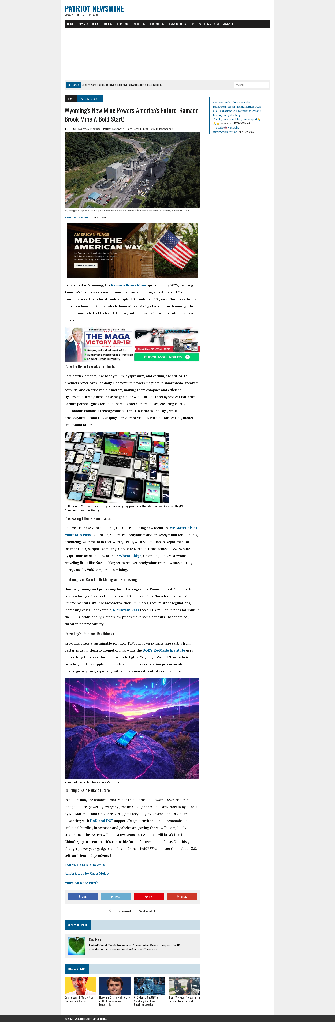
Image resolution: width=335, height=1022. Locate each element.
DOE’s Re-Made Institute (164, 650)
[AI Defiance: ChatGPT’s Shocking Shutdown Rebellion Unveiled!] (149, 992)
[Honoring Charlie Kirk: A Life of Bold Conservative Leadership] (115, 992)
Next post (145, 911)
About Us (139, 24)
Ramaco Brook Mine (128, 285)
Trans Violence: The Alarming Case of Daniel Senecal (184, 999)
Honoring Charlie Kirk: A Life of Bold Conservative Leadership (114, 1001)
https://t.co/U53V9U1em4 (235, 123)
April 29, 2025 (246, 131)
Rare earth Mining (137, 128)
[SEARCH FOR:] (251, 85)
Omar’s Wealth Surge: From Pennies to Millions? (79, 999)
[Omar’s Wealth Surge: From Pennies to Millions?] (80, 992)
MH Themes (102, 1018)
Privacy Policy (177, 24)
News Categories (88, 24)
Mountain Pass (126, 610)
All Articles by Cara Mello (87, 873)
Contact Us (157, 24)
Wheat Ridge (130, 555)
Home (70, 24)
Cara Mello (84, 217)
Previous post (122, 911)
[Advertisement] (167, 54)
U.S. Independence (162, 128)
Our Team (122, 24)
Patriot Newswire (113, 128)
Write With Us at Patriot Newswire (213, 24)
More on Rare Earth (82, 882)
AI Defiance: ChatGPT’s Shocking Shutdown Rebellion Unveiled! (146, 1001)
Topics (108, 24)
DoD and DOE (101, 820)
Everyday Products (89, 128)
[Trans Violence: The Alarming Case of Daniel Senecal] (184, 992)
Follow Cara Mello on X (85, 865)
